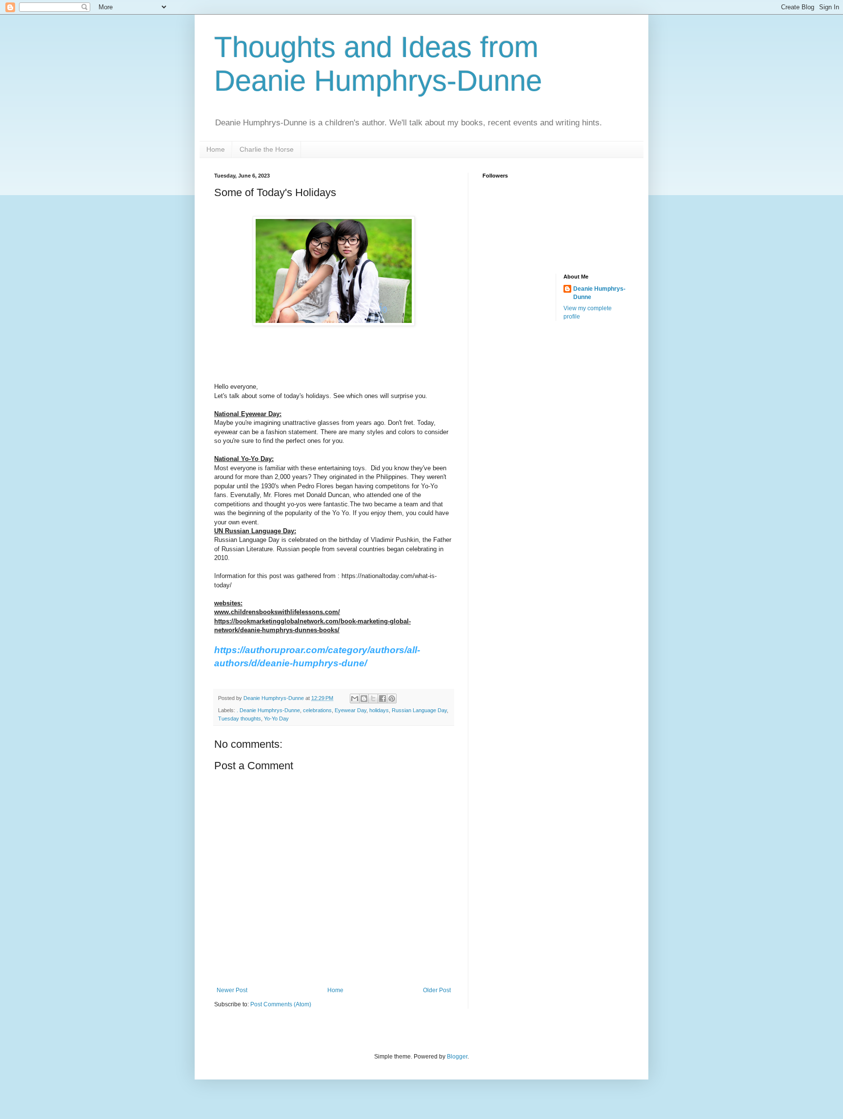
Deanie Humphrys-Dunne (599, 292)
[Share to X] (373, 698)
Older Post (437, 990)
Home (215, 149)
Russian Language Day (419, 710)
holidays (379, 710)
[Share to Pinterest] (392, 698)
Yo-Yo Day (276, 718)
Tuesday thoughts (239, 718)
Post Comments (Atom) (280, 1004)
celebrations (317, 710)
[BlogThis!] (364, 698)
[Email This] (355, 698)
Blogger (457, 1056)
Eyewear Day (350, 710)
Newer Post (232, 990)
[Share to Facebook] (382, 698)
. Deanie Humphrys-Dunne (268, 710)
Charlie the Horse (267, 149)
